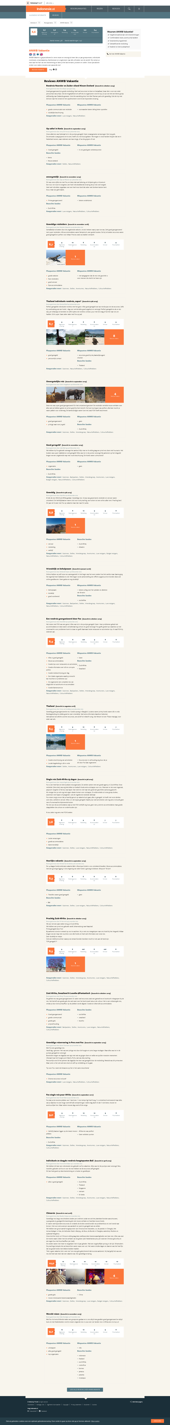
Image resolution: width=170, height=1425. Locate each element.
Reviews (55, 15)
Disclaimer (87, 1405)
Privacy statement (76, 1405)
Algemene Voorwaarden (53, 1405)
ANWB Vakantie (64, 23)
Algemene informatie (37, 15)
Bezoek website (38, 69)
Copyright (66, 1405)
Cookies (94, 1405)
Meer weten (95, 1421)
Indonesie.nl (33, 23)
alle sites (49, 3)
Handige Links (40, 1405)
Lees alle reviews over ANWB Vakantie (85, 1389)
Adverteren (30, 1405)
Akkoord (157, 1421)
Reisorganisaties (48, 23)
